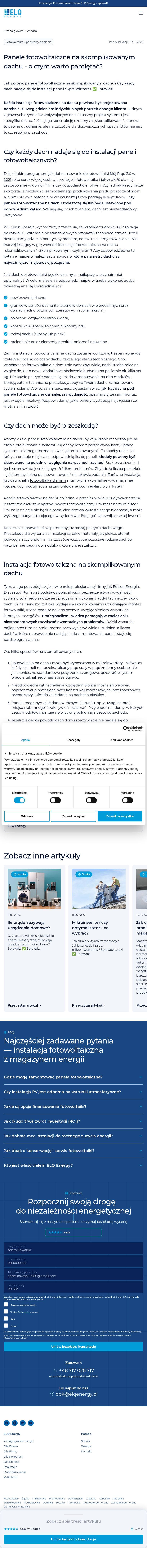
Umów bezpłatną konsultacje (73, 1539)
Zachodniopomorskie (123, 1502)
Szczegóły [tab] (74, 740)
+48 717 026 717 (76, 1370)
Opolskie (48, 1502)
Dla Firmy (10, 1451)
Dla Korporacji (13, 1456)
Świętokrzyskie (12, 1502)
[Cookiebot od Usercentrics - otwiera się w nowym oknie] (126, 729)
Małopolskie (39, 1498)
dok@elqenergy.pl (76, 1394)
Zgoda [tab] (25, 740)
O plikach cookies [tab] (121, 740)
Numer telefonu (17, 1259)
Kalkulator (11, 1477)
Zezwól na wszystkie (120, 816)
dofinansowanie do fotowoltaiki (82, 173)
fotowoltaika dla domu (46, 365)
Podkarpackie (32, 1502)
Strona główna (14, 31)
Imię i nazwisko (16, 1246)
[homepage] (12, 13)
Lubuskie (104, 1498)
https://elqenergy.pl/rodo (16, 1338)
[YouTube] (31, 1423)
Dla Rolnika (11, 1462)
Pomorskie (74, 1502)
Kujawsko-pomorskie (95, 1502)
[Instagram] (15, 1423)
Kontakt (86, 1451)
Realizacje (10, 1467)
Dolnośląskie (75, 1498)
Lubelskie (91, 1498)
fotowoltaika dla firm (48, 480)
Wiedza (32, 31)
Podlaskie (118, 1498)
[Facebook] (7, 1423)
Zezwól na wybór (73, 816)
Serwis (85, 1441)
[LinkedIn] (23, 1423)
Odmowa (27, 816)
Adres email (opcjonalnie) (22, 1272)
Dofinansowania (15, 1472)
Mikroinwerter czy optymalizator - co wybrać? (90, 927)
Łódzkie (60, 1502)
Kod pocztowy (16, 1285)
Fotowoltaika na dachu (31, 662)
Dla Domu (11, 1446)
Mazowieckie (11, 1498)
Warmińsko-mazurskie (17, 1506)
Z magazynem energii (18, 1441)
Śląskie (25, 1498)
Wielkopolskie (57, 1498)
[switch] (55, 800)
